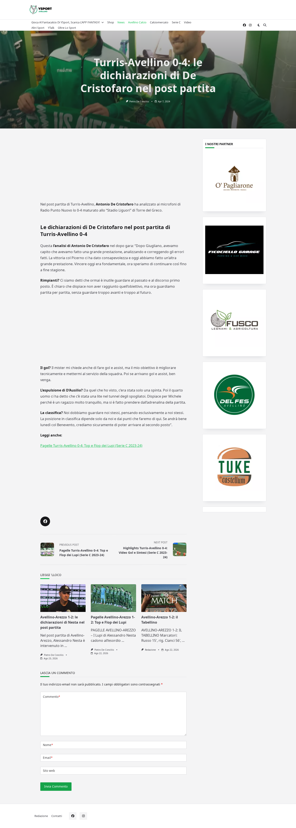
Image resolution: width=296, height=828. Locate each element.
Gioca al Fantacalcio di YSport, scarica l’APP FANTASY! (65, 22)
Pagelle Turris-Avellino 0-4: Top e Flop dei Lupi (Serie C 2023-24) (91, 445)
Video (187, 22)
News (121, 22)
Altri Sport (37, 28)
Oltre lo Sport (67, 28)
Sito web (49, 771)
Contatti (56, 816)
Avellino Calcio (137, 22)
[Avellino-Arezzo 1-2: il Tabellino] (164, 598)
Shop (110, 22)
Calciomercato (159, 22)
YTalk (51, 28)
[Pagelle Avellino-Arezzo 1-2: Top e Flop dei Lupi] (113, 598)
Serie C (176, 22)
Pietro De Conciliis (139, 101)
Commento (51, 697)
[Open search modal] (264, 25)
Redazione (150, 649)
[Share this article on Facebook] (45, 521)
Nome (48, 745)
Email (47, 758)
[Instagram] (250, 25)
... (65, 645)
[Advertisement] (113, 168)
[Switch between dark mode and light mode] (259, 25)
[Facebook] (244, 25)
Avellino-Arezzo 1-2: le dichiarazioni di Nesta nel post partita (62, 622)
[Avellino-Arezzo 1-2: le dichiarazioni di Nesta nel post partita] (63, 598)
